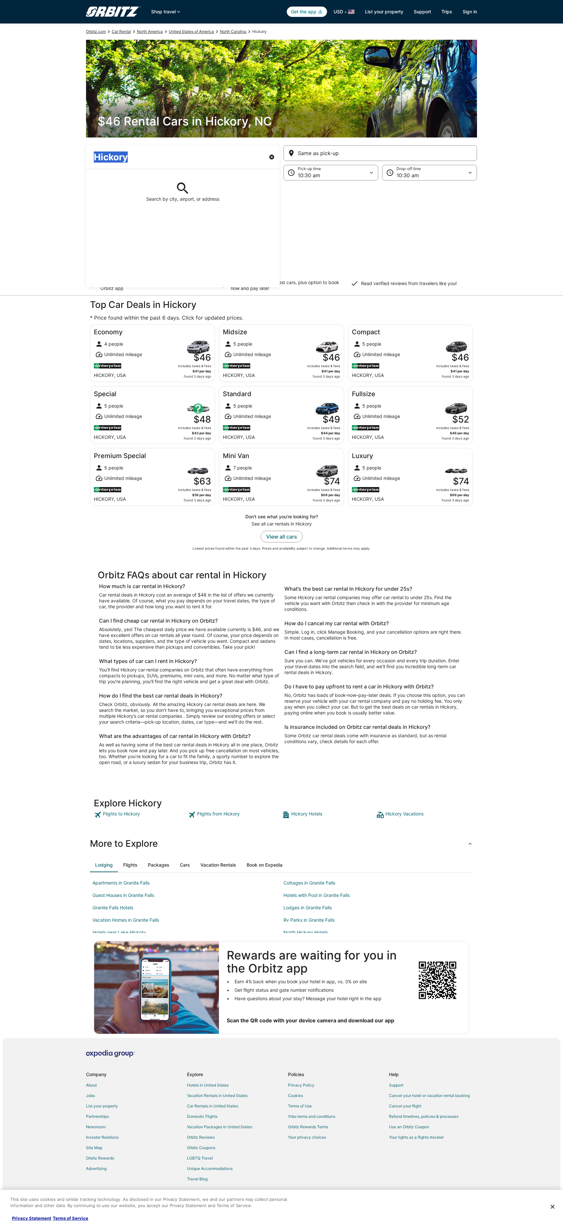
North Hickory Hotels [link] (305, 932)
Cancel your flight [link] (405, 1105)
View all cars (281, 536)
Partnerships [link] (97, 1116)
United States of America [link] (191, 31)
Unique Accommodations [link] (210, 1168)
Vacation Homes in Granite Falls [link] (126, 920)
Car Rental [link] (121, 31)
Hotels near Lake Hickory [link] (119, 932)
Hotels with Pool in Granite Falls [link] (316, 895)
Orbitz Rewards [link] (100, 1158)
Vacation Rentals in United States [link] (217, 1095)
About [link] (91, 1085)
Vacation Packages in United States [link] (219, 1126)
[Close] (552, 1207)
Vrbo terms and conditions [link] (311, 1116)
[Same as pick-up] (380, 153)
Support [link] (396, 1085)
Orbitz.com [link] (96, 31)
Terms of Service (70, 1218)
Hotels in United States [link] (208, 1085)
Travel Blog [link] (197, 1178)
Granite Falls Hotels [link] (113, 907)
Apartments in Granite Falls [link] (121, 883)
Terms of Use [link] (300, 1105)
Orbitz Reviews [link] (201, 1137)
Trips (446, 11)
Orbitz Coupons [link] (201, 1147)
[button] (281, 234)
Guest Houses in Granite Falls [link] (123, 895)
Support (422, 11)
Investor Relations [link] (102, 1137)
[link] (140, 815)
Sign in (470, 11)
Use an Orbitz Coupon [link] (409, 1126)
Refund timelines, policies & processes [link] (423, 1116)
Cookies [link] (295, 1095)
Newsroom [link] (96, 1126)
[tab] (104, 865)
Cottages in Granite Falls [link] (309, 883)
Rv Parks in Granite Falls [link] (309, 920)
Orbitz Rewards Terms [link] (308, 1126)
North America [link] (150, 31)
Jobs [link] (90, 1095)
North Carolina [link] (233, 31)
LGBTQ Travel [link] (200, 1158)
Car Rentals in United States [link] (212, 1105)
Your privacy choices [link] (307, 1137)
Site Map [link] (94, 1147)
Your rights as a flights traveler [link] (416, 1137)
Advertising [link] (96, 1168)
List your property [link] (102, 1105)
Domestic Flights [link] (202, 1116)
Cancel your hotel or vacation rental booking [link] (429, 1095)
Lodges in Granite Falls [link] (307, 907)
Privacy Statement (31, 1218)
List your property (384, 11)
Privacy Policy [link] (301, 1085)
